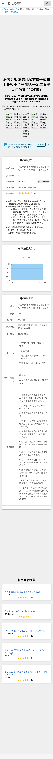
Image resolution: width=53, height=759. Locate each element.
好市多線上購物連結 (27, 187)
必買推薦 (16, 3)
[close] (48, 144)
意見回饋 (41, 145)
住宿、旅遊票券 (11, 12)
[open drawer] (2, 3)
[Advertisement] (26, 44)
